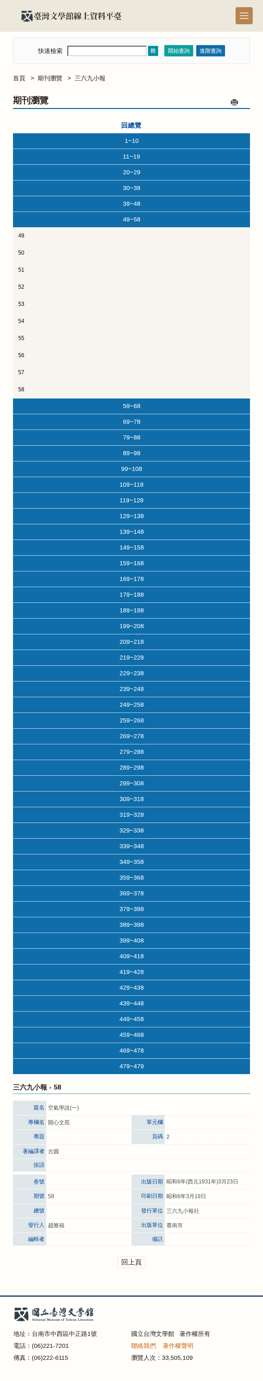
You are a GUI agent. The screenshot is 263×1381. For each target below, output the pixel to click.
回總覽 (131, 125)
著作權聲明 (178, 1345)
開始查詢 (179, 51)
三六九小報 (90, 78)
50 (21, 253)
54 (21, 321)
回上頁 (131, 1262)
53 (21, 304)
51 (21, 270)
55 (21, 338)
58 (21, 389)
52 (21, 287)
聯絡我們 (143, 1345)
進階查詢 (211, 51)
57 (21, 372)
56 (21, 355)
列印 (234, 102)
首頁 (19, 78)
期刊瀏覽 (50, 78)
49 (21, 236)
